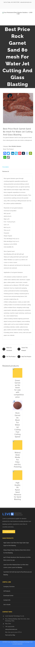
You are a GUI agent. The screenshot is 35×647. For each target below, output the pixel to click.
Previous (4, 108)
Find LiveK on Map (10, 635)
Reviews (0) (5, 171)
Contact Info (6, 600)
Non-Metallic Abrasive (15, 146)
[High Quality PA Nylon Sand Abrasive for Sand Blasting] (17, 475)
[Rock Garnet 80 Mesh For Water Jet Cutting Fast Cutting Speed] (17, 405)
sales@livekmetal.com (26, 2)
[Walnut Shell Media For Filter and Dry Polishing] (17, 445)
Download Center (8, 595)
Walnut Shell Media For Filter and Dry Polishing (17, 460)
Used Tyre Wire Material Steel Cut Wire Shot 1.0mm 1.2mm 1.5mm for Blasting (15, 566)
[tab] (17, 167)
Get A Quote (6, 604)
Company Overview (8, 586)
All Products (6, 591)
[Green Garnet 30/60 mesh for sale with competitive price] (17, 373)
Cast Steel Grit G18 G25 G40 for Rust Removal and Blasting (17, 573)
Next (32, 108)
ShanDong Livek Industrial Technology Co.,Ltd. (23, 642)
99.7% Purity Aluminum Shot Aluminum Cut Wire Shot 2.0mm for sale (17, 559)
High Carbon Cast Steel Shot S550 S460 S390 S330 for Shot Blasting (16, 544)
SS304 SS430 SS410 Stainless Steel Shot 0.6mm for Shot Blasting (16, 551)
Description (5, 167)
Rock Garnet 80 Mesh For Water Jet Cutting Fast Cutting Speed (17, 425)
